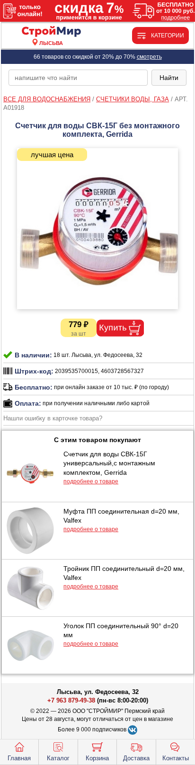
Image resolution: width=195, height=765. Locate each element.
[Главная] (51, 32)
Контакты (175, 758)
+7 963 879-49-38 (71, 700)
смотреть (149, 56)
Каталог (58, 758)
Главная (19, 758)
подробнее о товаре (90, 481)
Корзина (97, 758)
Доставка (136, 758)
